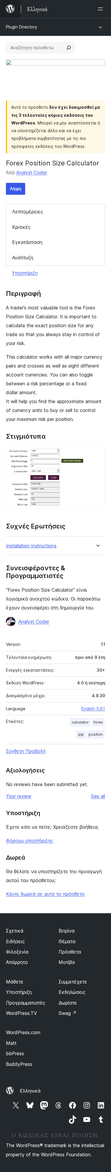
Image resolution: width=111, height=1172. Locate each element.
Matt (11, 1043)
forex (98, 722)
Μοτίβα (67, 962)
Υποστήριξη (25, 273)
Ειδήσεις (15, 941)
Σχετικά (14, 931)
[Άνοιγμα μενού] (101, 9)
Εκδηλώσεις (72, 992)
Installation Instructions (31, 546)
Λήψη (15, 188)
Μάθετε (14, 982)
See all (98, 796)
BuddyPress (19, 1064)
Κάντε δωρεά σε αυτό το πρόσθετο (45, 894)
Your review (18, 796)
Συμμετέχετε (73, 982)
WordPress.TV (21, 1013)
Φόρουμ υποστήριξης (29, 841)
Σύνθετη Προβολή (26, 751)
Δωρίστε (68, 1003)
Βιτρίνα (67, 931)
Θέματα (67, 941)
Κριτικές (21, 227)
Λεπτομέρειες (27, 212)
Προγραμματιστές (25, 1003)
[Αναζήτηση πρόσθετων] (69, 48)
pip (81, 734)
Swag (68, 1013)
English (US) (93, 708)
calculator (80, 722)
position (96, 734)
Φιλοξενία (17, 952)
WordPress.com (23, 1032)
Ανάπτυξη (22, 258)
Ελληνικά (30, 1091)
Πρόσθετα (70, 952)
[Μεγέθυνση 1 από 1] (97, 454)
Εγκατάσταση (27, 242)
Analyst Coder (31, 172)
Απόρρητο (17, 962)
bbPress (15, 1053)
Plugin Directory (21, 26)
